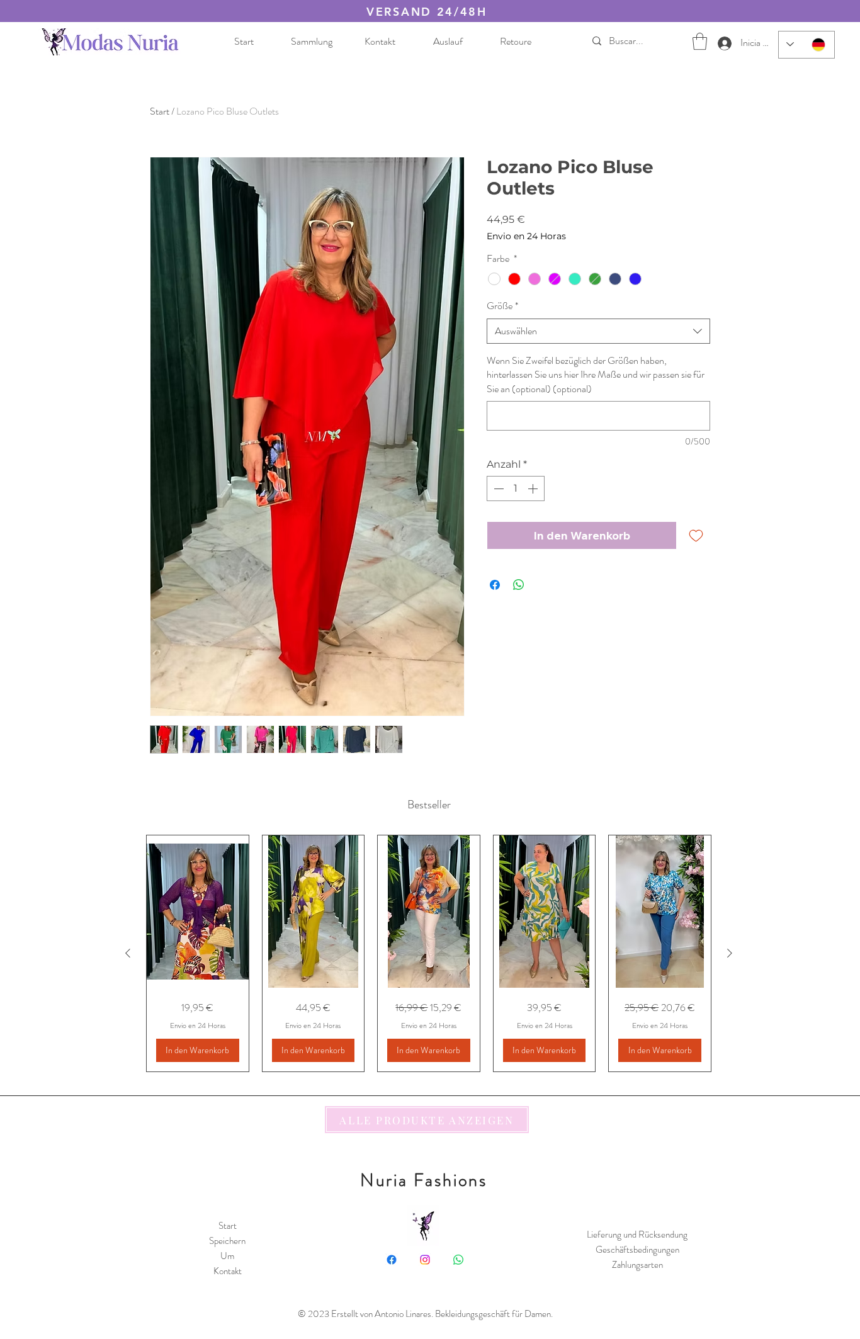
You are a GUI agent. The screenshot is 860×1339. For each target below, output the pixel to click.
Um (227, 1256)
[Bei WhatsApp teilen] (518, 584)
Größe (502, 306)
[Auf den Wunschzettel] (696, 535)
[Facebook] (391, 1259)
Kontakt (227, 1271)
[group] (428, 953)
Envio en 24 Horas (526, 236)
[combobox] (598, 331)
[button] (700, 41)
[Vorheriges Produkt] (127, 953)
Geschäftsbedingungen (637, 1250)
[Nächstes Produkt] (729, 953)
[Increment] (534, 488)
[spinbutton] (515, 488)
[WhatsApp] (458, 1259)
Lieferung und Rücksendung (637, 1234)
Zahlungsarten (637, 1265)
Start (159, 111)
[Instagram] (425, 1259)
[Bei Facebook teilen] (494, 584)
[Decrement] (497, 488)
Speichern (227, 1241)
